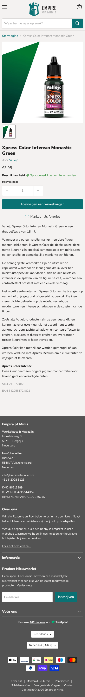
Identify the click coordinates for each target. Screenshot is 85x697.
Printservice (62, 681)
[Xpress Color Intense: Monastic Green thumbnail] (8, 131)
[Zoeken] (77, 23)
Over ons (16, 681)
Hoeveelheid (10, 182)
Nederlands (40, 634)
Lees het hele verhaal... (16, 546)
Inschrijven (66, 597)
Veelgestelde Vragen (47, 685)
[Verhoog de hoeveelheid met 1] (38, 191)
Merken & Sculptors (38, 681)
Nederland (40, 645)
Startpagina (10, 36)
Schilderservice (20, 685)
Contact (69, 685)
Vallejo (13, 160)
